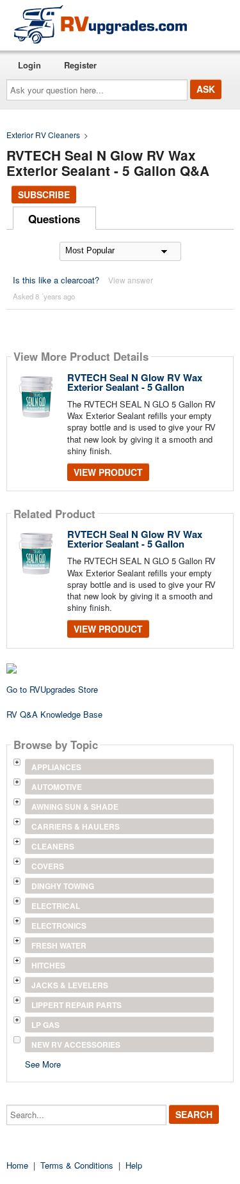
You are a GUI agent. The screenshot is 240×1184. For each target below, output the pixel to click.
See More (43, 1063)
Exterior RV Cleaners (43, 134)
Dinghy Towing (62, 886)
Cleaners (52, 846)
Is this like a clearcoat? (56, 280)
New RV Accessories (75, 1044)
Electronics (58, 925)
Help (133, 1165)
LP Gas (45, 1024)
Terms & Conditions (76, 1165)
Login (29, 65)
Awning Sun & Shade (74, 806)
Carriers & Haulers (75, 826)
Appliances (56, 767)
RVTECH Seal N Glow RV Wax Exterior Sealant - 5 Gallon (134, 382)
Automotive (56, 787)
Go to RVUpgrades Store (52, 689)
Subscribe (44, 194)
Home (17, 1165)
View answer (130, 279)
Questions (54, 218)
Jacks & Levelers (69, 985)
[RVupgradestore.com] (100, 24)
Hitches (48, 965)
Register (80, 65)
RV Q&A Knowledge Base (54, 714)
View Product (108, 472)
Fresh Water (58, 945)
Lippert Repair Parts (76, 1005)
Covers (47, 866)
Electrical (55, 906)
